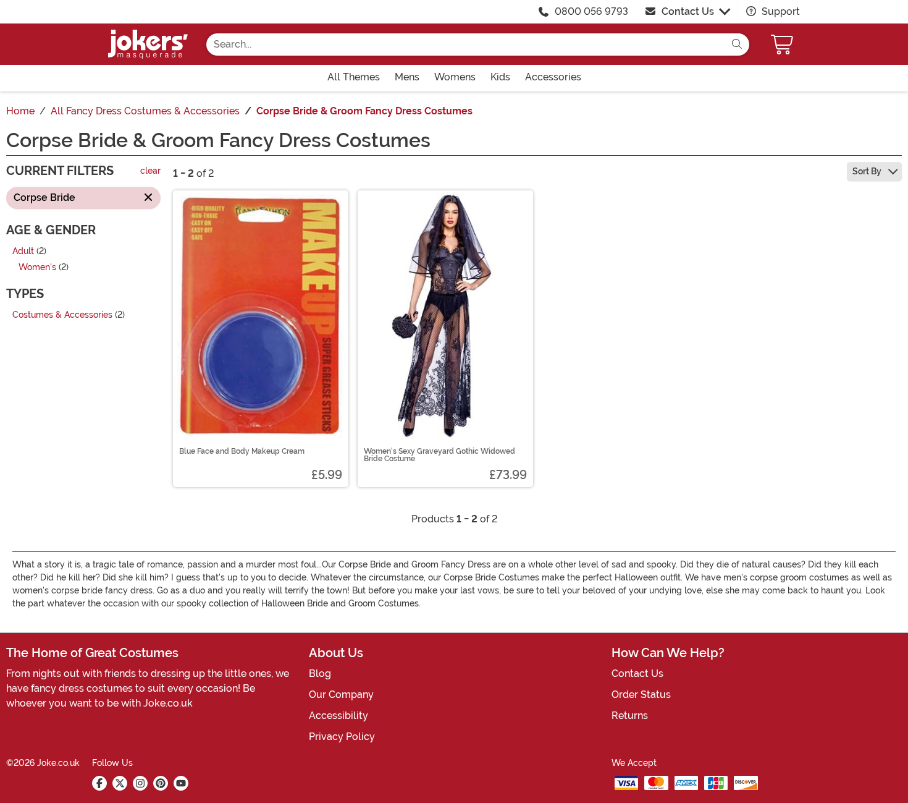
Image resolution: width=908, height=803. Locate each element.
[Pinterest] (160, 783)
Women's (37, 268)
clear (150, 171)
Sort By (867, 171)
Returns (630, 715)
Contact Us (688, 11)
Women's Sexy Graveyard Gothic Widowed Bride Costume (439, 455)
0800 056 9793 (591, 11)
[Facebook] (99, 783)
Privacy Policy (342, 736)
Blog (320, 673)
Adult (23, 251)
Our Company (341, 694)
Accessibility (338, 715)
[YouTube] (181, 783)
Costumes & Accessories (62, 315)
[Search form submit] (737, 44)
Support (779, 11)
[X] (119, 783)
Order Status (641, 694)
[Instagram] (140, 783)
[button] (783, 44)
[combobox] (465, 44)
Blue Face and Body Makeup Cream (242, 451)
